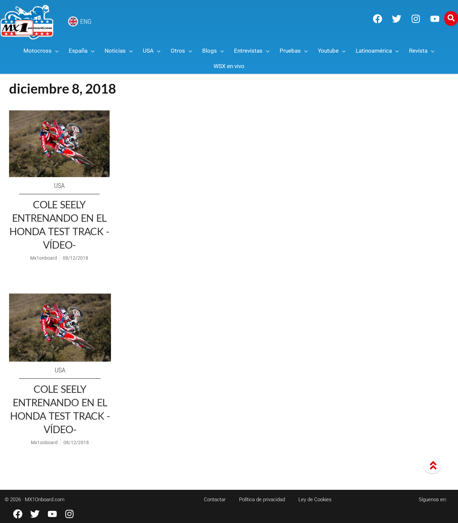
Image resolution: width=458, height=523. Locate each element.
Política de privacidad (262, 499)
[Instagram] (415, 18)
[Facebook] (377, 18)
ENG (86, 21)
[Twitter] (396, 18)
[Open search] (451, 18)
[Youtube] (434, 18)
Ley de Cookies (315, 499)
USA (59, 185)
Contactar (215, 499)
